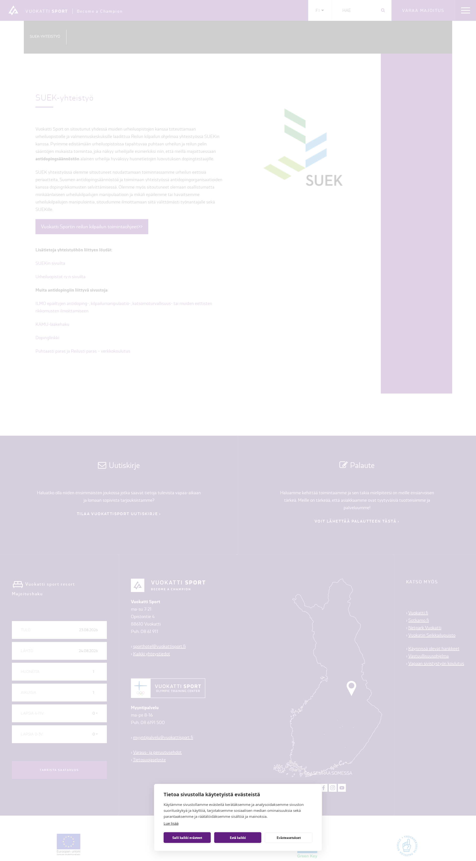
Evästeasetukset (289, 837)
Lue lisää (171, 823)
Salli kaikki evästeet (187, 837)
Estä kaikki (238, 837)
